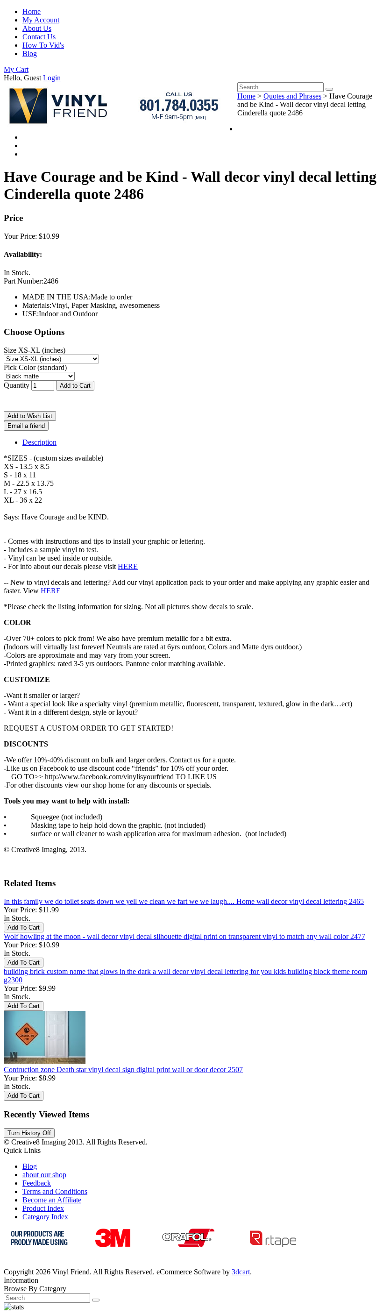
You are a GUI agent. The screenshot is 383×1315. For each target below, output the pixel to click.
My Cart (16, 69)
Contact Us (39, 37)
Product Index (43, 1208)
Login (52, 78)
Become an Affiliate (51, 1200)
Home (31, 11)
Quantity (16, 385)
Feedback (36, 1183)
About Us (36, 28)
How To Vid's (43, 45)
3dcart (241, 1272)
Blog (29, 53)
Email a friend (26, 425)
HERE (128, 566)
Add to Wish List (29, 415)
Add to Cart (75, 385)
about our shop (44, 1175)
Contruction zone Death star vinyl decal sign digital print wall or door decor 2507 (123, 1069)
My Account (40, 20)
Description (39, 442)
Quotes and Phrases (292, 96)
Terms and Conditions (54, 1191)
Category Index (45, 1217)
